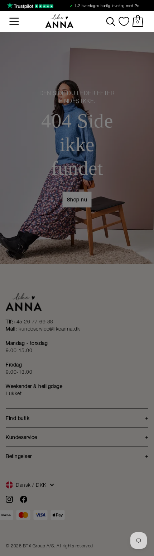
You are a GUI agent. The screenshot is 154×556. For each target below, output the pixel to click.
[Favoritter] (124, 22)
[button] (14, 21)
